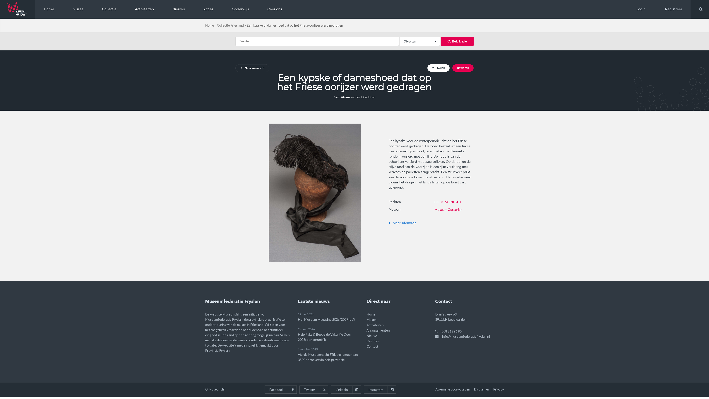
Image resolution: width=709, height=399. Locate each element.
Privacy (498, 389)
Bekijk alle (459, 41)
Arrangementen (378, 330)
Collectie (109, 9)
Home (49, 9)
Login (641, 9)
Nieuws (178, 9)
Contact (372, 346)
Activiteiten (144, 9)
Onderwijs (240, 9)
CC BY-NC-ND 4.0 (447, 202)
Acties (208, 9)
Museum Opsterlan (448, 209)
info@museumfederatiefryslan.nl (466, 336)
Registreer (673, 9)
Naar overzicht (254, 68)
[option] (315, 193)
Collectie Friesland (230, 25)
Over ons (274, 9)
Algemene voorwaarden (452, 389)
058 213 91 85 (451, 331)
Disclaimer (481, 389)
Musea (78, 9)
